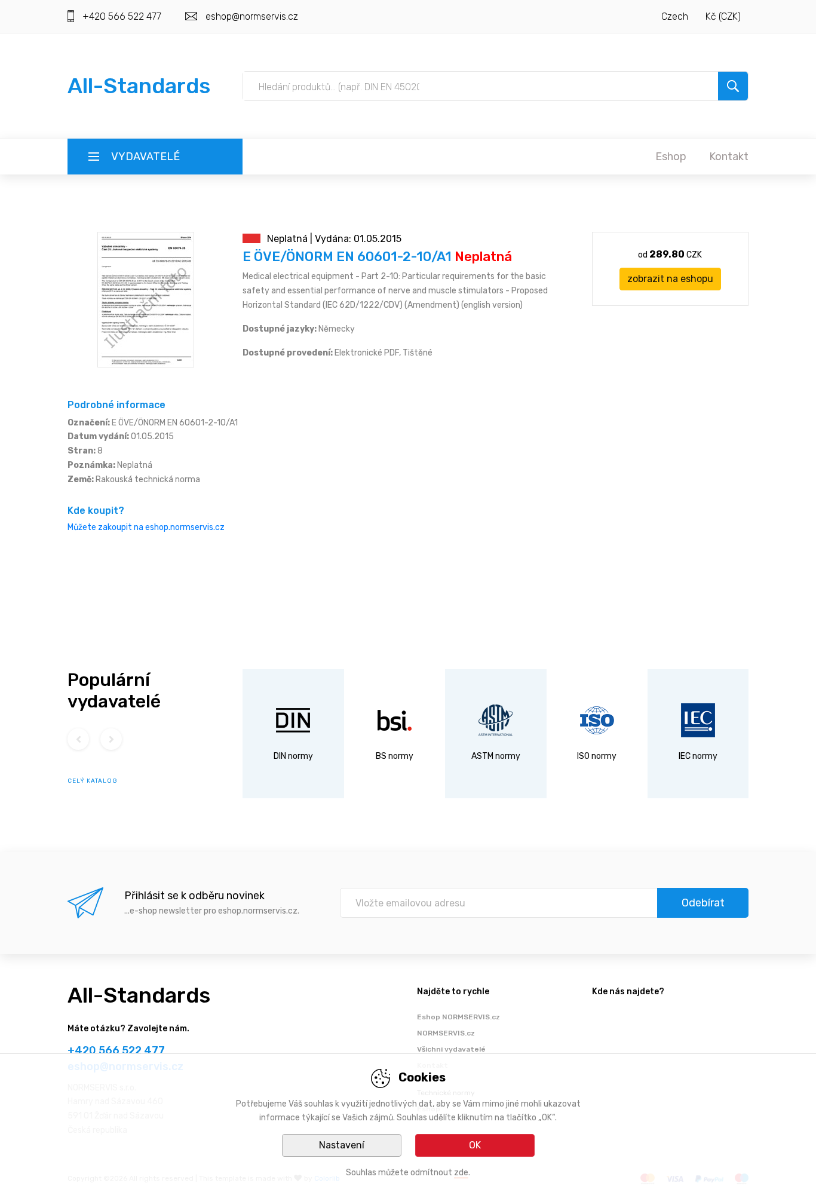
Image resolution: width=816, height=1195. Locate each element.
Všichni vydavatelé (451, 1049)
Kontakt (728, 156)
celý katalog (93, 781)
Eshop (670, 156)
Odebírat (703, 902)
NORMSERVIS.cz (446, 1033)
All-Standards (139, 86)
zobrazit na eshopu (670, 278)
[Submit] (733, 86)
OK (475, 1145)
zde (461, 1173)
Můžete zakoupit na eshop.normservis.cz (146, 527)
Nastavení (341, 1145)
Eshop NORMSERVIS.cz (458, 1017)
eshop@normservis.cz (251, 16)
